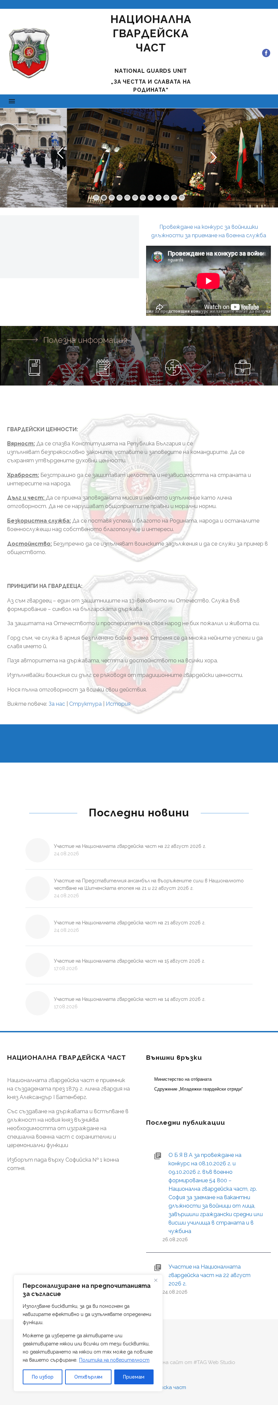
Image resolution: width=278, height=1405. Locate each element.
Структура (85, 704)
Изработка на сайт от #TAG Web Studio (183, 1362)
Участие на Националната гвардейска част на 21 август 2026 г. (129, 922)
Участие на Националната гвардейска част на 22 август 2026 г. (130, 846)
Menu (12, 101)
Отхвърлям (88, 1377)
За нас (56, 704)
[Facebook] (266, 53)
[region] (88, 1333)
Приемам (133, 1377)
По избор (43, 1377)
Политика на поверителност (114, 1360)
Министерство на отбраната (183, 1079)
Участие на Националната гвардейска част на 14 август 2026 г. (129, 999)
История (118, 704)
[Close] (156, 1280)
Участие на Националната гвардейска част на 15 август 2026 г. (129, 961)
